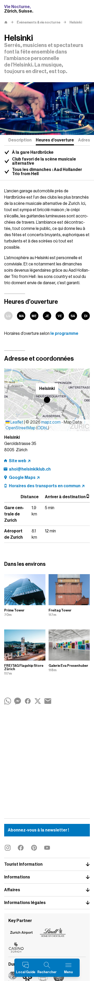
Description (20, 140)
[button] (47, 400)
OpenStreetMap (20, 428)
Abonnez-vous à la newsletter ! (38, 830)
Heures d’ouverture (55, 140)
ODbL (42, 428)
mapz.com (51, 422)
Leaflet (16, 422)
